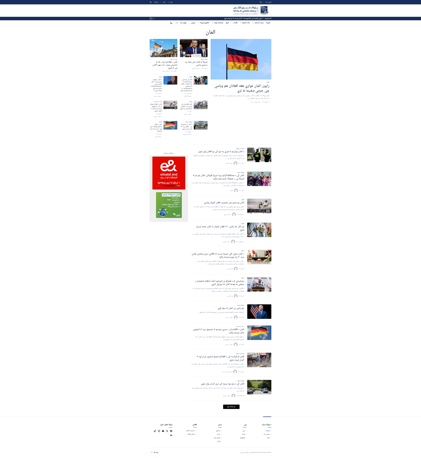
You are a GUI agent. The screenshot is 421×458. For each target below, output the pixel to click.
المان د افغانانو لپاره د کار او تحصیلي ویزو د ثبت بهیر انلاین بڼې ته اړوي (165, 65)
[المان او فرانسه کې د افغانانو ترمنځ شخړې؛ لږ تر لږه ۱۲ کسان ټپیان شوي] (259, 360)
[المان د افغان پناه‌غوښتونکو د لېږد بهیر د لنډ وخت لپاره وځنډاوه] (170, 125)
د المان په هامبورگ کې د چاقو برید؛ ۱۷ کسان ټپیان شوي (186, 127)
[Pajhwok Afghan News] (250, 10)
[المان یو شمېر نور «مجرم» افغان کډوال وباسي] (259, 206)
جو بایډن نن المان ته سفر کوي (231, 308)
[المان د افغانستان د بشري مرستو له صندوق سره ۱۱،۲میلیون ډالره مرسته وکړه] (259, 333)
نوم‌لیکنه (156, 2)
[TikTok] (155, 431)
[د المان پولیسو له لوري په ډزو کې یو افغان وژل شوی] (259, 155)
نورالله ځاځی (229, 163)
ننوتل (164, 2)
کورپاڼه (268, 23)
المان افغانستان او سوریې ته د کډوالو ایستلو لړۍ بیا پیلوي (186, 106)
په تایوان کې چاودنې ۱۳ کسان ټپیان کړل (251, 18)
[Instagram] (159, 431)
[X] (167, 431)
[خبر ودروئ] (151, 18)
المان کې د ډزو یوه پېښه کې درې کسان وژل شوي (222, 384)
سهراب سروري (226, 395)
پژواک (231, 190)
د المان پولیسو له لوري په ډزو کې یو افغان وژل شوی (221, 151)
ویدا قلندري (230, 296)
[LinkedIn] (171, 435)
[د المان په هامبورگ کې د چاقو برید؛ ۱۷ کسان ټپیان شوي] (201, 125)
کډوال (227, 23)
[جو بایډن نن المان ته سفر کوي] (259, 311)
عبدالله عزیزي (227, 214)
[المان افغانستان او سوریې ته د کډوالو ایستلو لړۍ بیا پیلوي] (201, 105)
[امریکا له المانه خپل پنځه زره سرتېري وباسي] (194, 48)
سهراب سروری (229, 317)
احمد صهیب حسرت (227, 372)
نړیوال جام (183, 23)
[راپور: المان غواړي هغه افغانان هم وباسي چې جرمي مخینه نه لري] (241, 59)
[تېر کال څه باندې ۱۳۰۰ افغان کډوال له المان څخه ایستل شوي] (259, 230)
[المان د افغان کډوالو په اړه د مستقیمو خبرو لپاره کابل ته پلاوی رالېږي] (170, 105)
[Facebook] (171, 431)
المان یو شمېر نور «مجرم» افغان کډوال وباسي (224, 202)
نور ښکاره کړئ (231, 407)
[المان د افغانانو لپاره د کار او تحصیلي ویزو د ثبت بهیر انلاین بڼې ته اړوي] (163, 48)
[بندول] (154, 18)
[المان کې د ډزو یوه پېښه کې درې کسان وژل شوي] (259, 387)
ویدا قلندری (230, 269)
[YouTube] (163, 431)
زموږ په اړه (268, 2)
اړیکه (260, 2)
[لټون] (151, 2)
